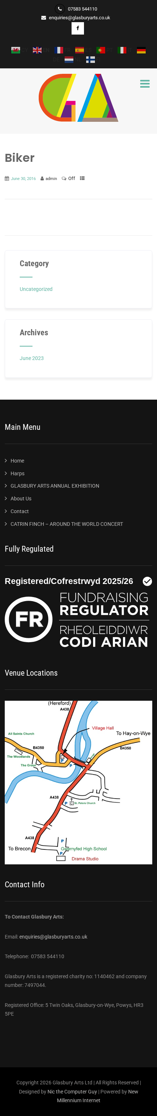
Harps (17, 473)
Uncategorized (36, 289)
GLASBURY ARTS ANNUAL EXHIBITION (55, 486)
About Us (21, 498)
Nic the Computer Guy (72, 1092)
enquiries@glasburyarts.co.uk (53, 937)
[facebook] (78, 28)
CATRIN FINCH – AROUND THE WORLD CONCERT (67, 524)
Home (17, 461)
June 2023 (32, 358)
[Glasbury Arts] (78, 120)
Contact (20, 511)
